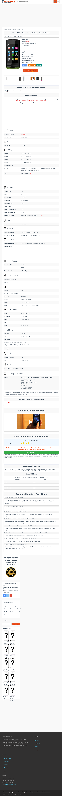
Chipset (6, 764)
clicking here (38, 103)
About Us (37, 740)
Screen (19, 99)
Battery (24, 100)
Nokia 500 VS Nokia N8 (10, 403)
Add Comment (31, 452)
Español (16, 792)
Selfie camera (49, 99)
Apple (5, 606)
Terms (36, 746)
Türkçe (31, 792)
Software (35, 99)
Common (7, 99)
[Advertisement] (31, 16)
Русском (28, 792)
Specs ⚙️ (24, 65)
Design (15, 99)
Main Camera (42, 99)
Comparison (7, 761)
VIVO (18, 612)
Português (39, 792)
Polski (43, 792)
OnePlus (6, 612)
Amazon (33, 173)
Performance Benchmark (41, 100)
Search (6, 771)
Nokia (27, 41)
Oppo (5, 615)
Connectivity (18, 100)
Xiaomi (19, 606)
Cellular (55, 99)
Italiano (35, 792)
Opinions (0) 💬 (31, 65)
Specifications (7, 758)
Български (47, 792)
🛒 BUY (27, 70)
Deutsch (20, 792)
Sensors (33, 100)
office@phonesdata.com (11, 784)
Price (11, 99)
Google (19, 609)
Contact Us (37, 743)
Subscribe (16, 624)
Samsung (13, 606)
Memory (30, 99)
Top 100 (6, 768)
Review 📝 (38, 65)
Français (24, 792)
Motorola (13, 609)
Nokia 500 (23, 134)
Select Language (7, 792)
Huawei (6, 609)
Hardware (24, 99)
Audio (28, 100)
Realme (12, 612)
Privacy (36, 749)
